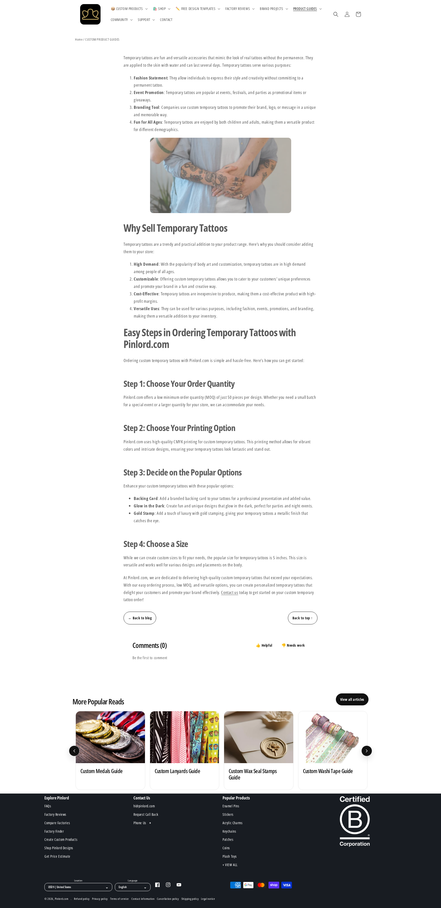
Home (78, 39)
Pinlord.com (61, 899)
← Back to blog (140, 617)
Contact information (142, 899)
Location (78, 880)
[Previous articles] (74, 751)
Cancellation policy (168, 899)
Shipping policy (190, 899)
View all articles (352, 699)
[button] (129, 8)
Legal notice (208, 899)
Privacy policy (100, 899)
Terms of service (119, 899)
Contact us (229, 592)
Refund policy (82, 899)
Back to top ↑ (302, 617)
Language (132, 880)
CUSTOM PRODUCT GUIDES (102, 39)
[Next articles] (366, 751)
